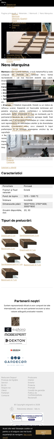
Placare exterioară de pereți (24, 73)
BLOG (9, 158)
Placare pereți (18, 128)
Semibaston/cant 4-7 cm (12, 264)
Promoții (10, 103)
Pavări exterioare (19, 71)
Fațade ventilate (13, 59)
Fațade (15, 69)
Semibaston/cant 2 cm (29, 235)
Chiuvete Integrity (14, 55)
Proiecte (10, 160)
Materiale (10, 7)
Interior (10, 105)
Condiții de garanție (36, 390)
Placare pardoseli (19, 126)
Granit (14, 21)
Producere (32, 377)
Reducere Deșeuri (9, 377)
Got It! (43, 433)
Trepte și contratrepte (21, 75)
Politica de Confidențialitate (35, 394)
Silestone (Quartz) (19, 18)
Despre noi (11, 4)
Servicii (4, 382)
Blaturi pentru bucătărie (22, 113)
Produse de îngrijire (9, 380)
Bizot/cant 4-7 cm (9, 280)
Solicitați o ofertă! (8, 167)
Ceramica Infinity (19, 23)
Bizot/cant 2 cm (8, 248)
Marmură (15, 16)
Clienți (4, 390)
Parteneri (5, 393)
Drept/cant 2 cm (8, 235)
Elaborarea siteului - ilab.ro (28, 409)
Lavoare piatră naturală (22, 119)
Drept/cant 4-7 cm (28, 250)
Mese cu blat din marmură (23, 115)
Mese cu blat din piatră (16, 57)
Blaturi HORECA (18, 121)
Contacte (10, 162)
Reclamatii (32, 398)
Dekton (15, 14)
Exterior (10, 61)
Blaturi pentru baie (20, 117)
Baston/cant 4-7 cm (32, 265)
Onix (14, 27)
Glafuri (14, 124)
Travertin (15, 25)
